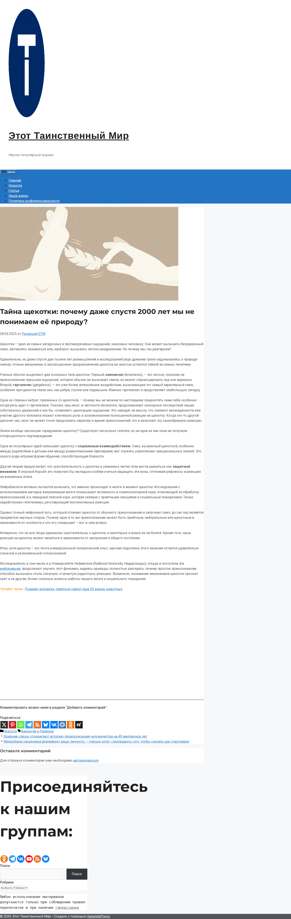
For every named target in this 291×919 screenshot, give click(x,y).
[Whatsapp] (20, 724)
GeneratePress (98, 916)
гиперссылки (67, 907)
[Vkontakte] (54, 724)
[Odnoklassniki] (70, 724)
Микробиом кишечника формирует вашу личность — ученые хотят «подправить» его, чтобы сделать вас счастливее (96, 741)
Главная (15, 180)
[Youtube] (29, 859)
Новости (15, 186)
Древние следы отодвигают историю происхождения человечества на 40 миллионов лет (75, 736)
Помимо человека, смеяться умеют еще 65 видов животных (73, 589)
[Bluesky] (45, 724)
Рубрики (7, 882)
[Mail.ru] (62, 724)
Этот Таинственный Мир (69, 135)
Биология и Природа (37, 731)
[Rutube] (79, 724)
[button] (102, 687)
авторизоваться (85, 760)
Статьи (14, 191)
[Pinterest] (12, 724)
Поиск (5, 865)
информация (10, 569)
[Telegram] (29, 724)
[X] (4, 724)
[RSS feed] (37, 859)
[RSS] (37, 724)
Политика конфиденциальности (34, 201)
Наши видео (18, 196)
